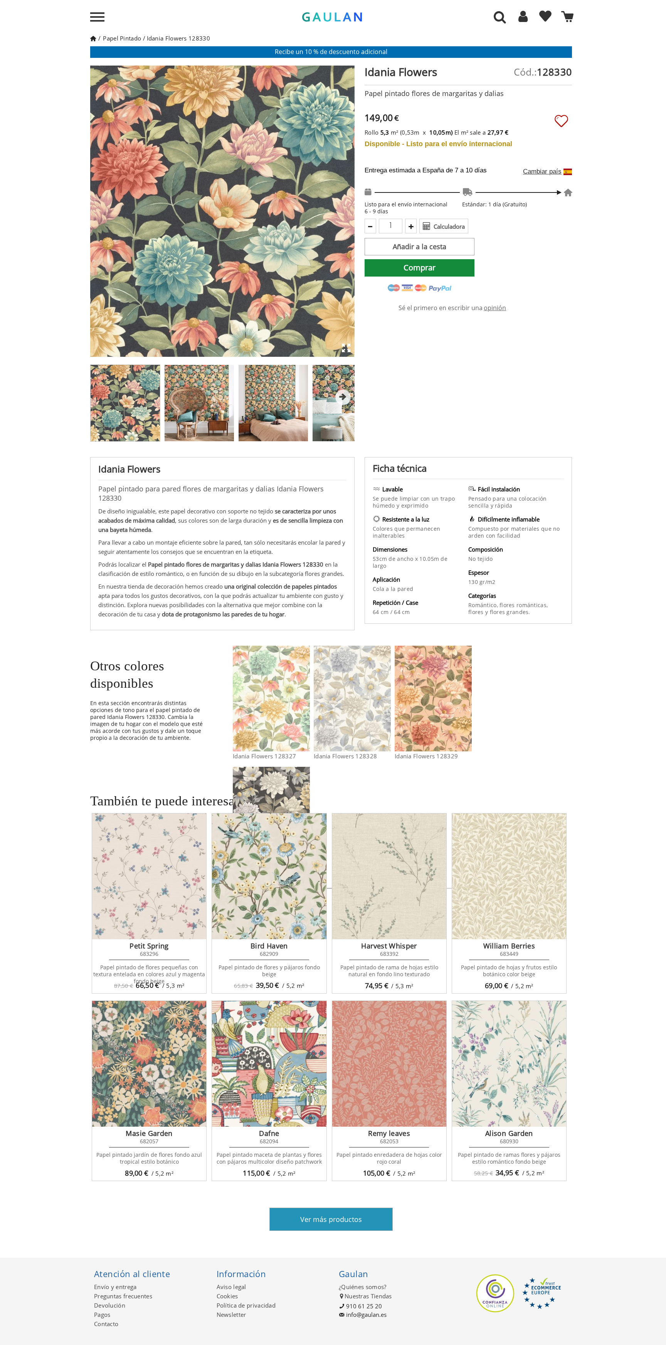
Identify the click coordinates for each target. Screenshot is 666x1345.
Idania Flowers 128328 (345, 756)
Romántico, (484, 605)
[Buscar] (500, 17)
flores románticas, (524, 605)
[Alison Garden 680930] (509, 1064)
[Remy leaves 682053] (389, 1064)
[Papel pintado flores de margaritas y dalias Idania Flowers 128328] (386, 698)
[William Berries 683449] (509, 876)
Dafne (269, 1133)
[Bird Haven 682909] (269, 876)
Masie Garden (149, 1133)
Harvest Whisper (389, 945)
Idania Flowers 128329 (426, 756)
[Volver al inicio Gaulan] (93, 38)
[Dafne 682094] (269, 1064)
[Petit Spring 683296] (149, 876)
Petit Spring (149, 945)
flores (476, 612)
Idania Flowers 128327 (264, 756)
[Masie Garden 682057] (149, 1064)
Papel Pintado (122, 38)
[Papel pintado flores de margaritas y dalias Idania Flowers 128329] (467, 698)
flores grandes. (510, 612)
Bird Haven (269, 945)
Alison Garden (509, 1133)
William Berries (509, 945)
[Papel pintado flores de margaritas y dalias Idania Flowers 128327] (305, 698)
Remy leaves (389, 1133)
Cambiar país (542, 171)
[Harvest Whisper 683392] (389, 876)
